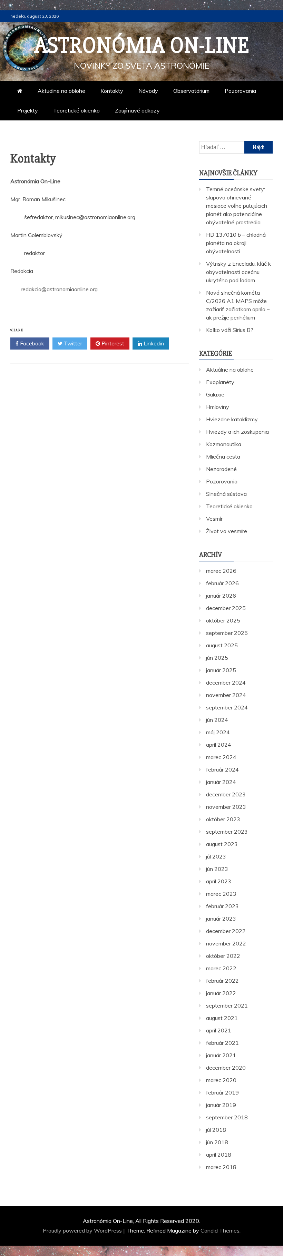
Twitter (72, 343)
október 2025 (223, 620)
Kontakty (111, 90)
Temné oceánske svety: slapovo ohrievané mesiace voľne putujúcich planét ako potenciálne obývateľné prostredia (236, 206)
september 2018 (227, 1117)
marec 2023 (221, 893)
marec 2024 (221, 757)
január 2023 (221, 918)
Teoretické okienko (76, 110)
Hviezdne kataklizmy (232, 419)
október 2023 (223, 819)
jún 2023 (217, 868)
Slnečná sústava (226, 493)
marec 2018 (221, 1167)
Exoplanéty (220, 382)
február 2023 (222, 906)
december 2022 (226, 931)
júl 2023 (216, 856)
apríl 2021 (218, 1030)
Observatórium (191, 90)
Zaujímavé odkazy (137, 110)
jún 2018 (217, 1142)
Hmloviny (217, 406)
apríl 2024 (218, 744)
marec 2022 (221, 968)
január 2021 (221, 1055)
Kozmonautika (223, 444)
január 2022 (221, 993)
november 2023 (226, 806)
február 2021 (222, 1042)
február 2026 (222, 583)
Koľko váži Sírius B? (229, 329)
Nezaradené (221, 468)
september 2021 (227, 1005)
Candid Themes (220, 1230)
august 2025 (222, 645)
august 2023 (222, 844)
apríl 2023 (218, 881)
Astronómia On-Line (141, 45)
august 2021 (222, 1017)
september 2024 (227, 707)
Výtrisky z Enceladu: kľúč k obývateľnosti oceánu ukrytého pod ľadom (238, 272)
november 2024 (226, 694)
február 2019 (222, 1092)
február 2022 (222, 980)
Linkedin (153, 343)
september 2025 (227, 632)
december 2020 (226, 1067)
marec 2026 (221, 570)
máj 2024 (218, 732)
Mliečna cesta (223, 456)
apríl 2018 (218, 1154)
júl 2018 (216, 1129)
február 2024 (222, 769)
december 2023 (226, 794)
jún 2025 (217, 657)
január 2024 (221, 781)
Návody (148, 90)
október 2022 (223, 955)
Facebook (31, 343)
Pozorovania (240, 90)
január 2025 (221, 670)
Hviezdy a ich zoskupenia (237, 431)
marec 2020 (221, 1080)
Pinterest (112, 343)
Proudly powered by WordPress (83, 1230)
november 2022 (226, 943)
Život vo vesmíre (226, 531)
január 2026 (221, 595)
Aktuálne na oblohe (61, 90)
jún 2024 (217, 719)
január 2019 (221, 1104)
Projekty (27, 110)
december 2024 (226, 682)
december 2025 (226, 608)
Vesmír (214, 518)
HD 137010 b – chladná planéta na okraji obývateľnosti (236, 243)
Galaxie (215, 394)
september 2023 (227, 831)
